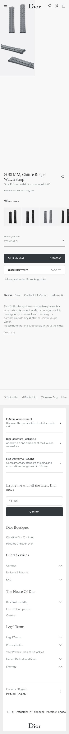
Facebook (38, 711)
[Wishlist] (50, 6)
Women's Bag (49, 397)
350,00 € (34, 258)
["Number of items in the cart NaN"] (63, 6)
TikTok (10, 711)
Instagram (22, 711)
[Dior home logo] (34, 6)
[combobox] (34, 242)
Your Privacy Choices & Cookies (25, 651)
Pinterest (51, 711)
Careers (11, 615)
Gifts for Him (29, 397)
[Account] (56, 6)
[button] (17, 19)
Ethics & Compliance (18, 609)
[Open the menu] (6, 6)
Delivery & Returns (17, 572)
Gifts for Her (11, 397)
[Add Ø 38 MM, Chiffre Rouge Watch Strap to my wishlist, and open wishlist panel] (63, 177)
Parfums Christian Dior (19, 543)
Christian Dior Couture (19, 537)
